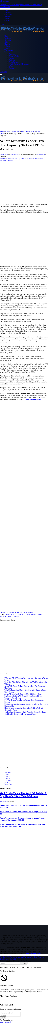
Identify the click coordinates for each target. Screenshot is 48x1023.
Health (11, 58)
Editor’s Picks (14, 56)
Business (7, 38)
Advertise (7, 12)
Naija (2, 612)
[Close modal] (1, 973)
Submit (24, 963)
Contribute (8, 14)
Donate (7, 16)
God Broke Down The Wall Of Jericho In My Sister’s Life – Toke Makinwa (23, 795)
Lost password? (5, 1022)
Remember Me (8, 1020)
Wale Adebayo (14, 154)
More (6, 52)
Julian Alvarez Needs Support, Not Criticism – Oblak (23, 694)
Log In (3, 1017)
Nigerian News (24, 612)
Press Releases (14, 62)
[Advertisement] (24, 107)
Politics (7, 46)
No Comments (41, 154)
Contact (7, 20)
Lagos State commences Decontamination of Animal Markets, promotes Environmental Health (23, 819)
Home (6, 36)
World (11, 66)
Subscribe (3, 72)
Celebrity (7, 40)
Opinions (12, 60)
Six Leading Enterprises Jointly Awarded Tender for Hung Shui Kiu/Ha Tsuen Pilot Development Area (25, 713)
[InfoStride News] (22, 32)
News (6, 612)
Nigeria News (4, 154)
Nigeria (7, 44)
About (6, 10)
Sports (6, 48)
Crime (6, 42)
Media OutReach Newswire (19, 64)
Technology (8, 50)
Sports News (4, 801)
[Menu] (1, 74)
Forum (6, 18)
